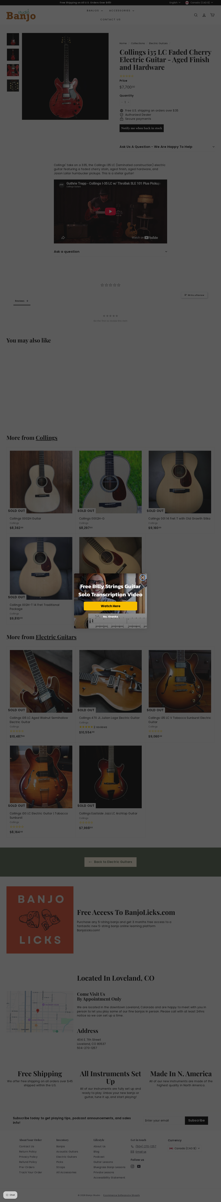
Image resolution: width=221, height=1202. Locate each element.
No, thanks (110, 617)
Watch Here (110, 606)
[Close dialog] (143, 577)
